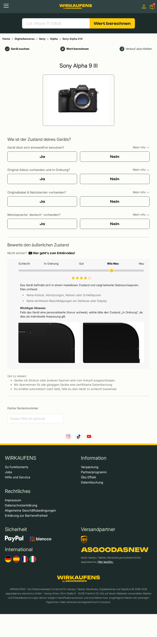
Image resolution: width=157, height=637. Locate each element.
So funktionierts (16, 467)
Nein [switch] (114, 157)
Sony (42, 38)
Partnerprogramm (94, 472)
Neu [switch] (141, 263)
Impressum (13, 500)
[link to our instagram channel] (68, 436)
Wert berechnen (112, 23)
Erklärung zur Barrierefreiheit (26, 516)
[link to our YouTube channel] (89, 436)
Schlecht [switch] (24, 263)
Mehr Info (139, 147)
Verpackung (89, 467)
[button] (52, 253)
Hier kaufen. (105, 561)
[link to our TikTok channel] (78, 436)
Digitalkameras (25, 38)
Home (6, 38)
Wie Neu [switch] (113, 263)
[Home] (75, 6)
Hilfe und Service (17, 477)
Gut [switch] (81, 263)
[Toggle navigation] (6, 5)
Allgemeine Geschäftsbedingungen (30, 510)
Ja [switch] (42, 157)
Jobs (8, 472)
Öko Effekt (88, 477)
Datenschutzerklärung (21, 505)
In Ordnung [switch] (51, 263)
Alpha (54, 38)
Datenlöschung (92, 482)
